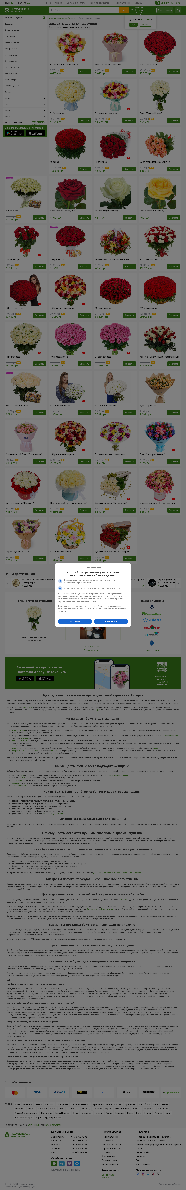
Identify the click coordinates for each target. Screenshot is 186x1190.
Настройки (75, 621)
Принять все (111, 621)
